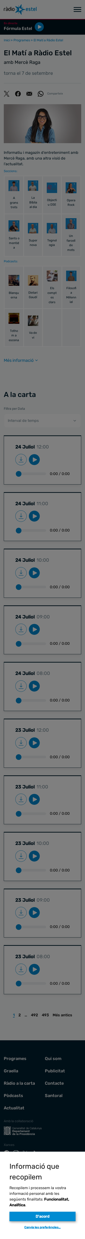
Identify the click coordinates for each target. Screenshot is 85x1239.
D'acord (43, 1216)
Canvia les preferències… (42, 1227)
